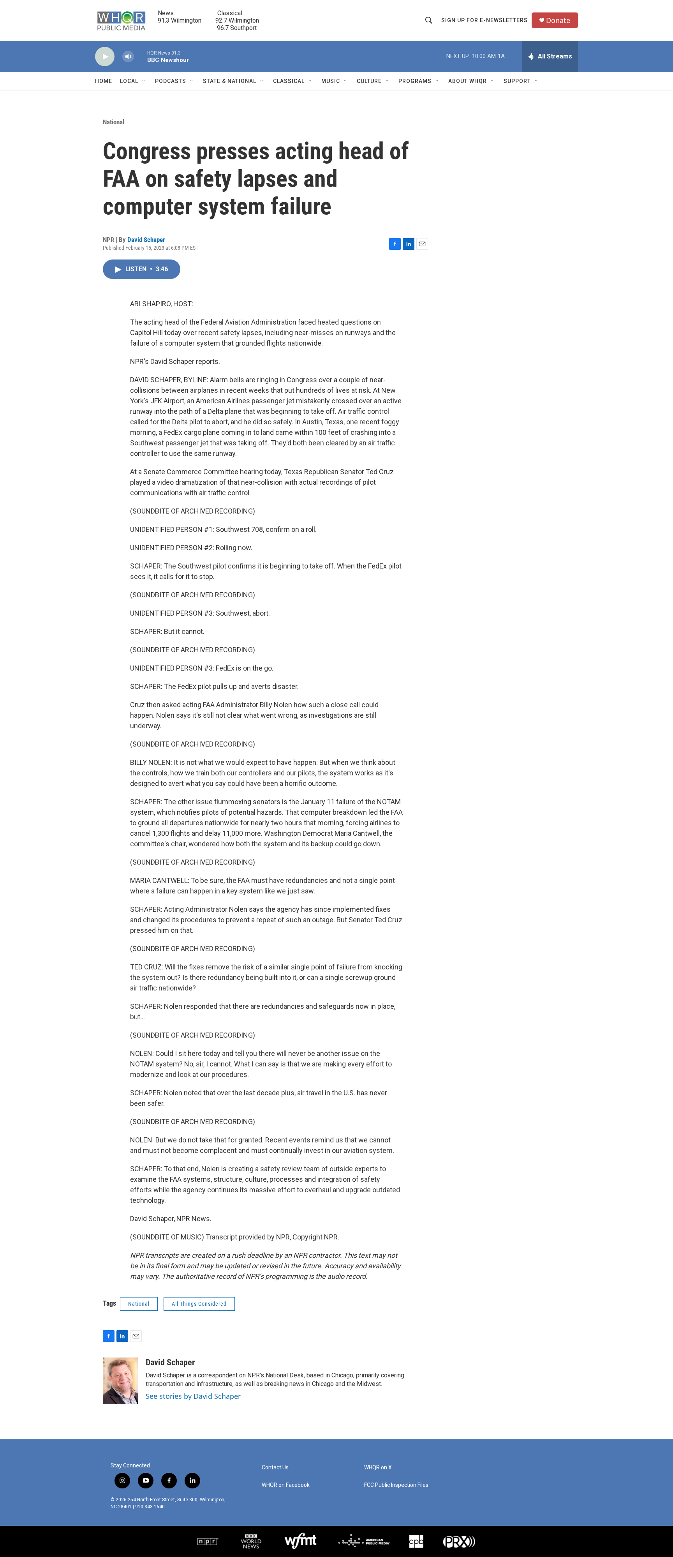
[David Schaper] (120, 1381)
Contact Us (275, 1467)
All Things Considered (199, 1304)
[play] (105, 56)
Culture (369, 81)
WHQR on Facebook (286, 1485)
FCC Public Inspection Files (396, 1485)
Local (129, 81)
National (113, 122)
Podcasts (170, 81)
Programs (415, 81)
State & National (229, 81)
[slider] (140, 56)
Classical (289, 81)
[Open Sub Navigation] (144, 81)
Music (330, 81)
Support (517, 81)
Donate (558, 20)
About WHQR (467, 81)
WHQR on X (378, 1467)
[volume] (128, 56)
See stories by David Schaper (193, 1396)
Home (103, 81)
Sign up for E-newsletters (484, 20)
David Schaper (146, 240)
